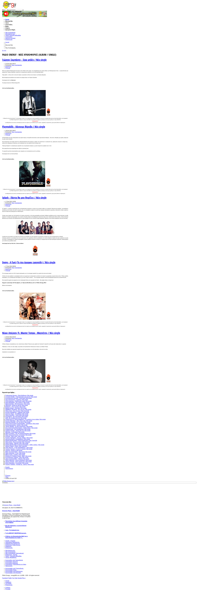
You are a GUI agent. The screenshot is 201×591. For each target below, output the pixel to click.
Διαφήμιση (8, 582)
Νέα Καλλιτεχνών (10, 34)
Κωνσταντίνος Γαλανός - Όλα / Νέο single (16, 457)
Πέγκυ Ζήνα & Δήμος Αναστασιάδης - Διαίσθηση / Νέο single (22, 423)
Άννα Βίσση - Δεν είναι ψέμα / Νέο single (16, 416)
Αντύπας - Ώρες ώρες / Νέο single (14, 436)
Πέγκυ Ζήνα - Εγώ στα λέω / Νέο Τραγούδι (17, 411)
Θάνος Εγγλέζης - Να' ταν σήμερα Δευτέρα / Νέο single (20, 433)
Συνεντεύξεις (8, 36)
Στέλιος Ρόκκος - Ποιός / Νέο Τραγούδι (16, 446)
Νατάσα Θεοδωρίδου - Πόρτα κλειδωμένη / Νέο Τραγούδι (21, 440)
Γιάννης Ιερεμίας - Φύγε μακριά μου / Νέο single (18, 461)
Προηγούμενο (9, 468)
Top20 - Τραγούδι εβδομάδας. (13, 556)
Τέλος (6, 477)
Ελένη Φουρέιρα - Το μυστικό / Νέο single (16, 463)
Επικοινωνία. (9, 547)
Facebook (5, 578)
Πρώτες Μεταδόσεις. (11, 557)
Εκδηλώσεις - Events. (11, 554)
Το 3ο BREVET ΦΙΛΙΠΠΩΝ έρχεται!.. (16, 533)
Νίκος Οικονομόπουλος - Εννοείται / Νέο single (18, 435)
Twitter (10, 578)
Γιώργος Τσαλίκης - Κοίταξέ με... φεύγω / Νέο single (19, 464)
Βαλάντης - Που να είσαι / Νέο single (15, 406)
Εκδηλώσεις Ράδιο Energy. (12, 545)
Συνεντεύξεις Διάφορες (11, 563)
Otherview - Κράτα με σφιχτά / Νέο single (16, 405)
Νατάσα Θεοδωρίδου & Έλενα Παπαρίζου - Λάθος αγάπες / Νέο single (24, 444)
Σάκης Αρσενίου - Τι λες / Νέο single (15, 453)
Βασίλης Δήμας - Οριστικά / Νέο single (16, 408)
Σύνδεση (7, 587)
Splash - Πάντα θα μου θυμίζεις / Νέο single (24, 197)
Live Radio (8, 583)
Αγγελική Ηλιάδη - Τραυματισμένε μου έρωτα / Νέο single (21, 396)
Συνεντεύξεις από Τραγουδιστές (14, 560)
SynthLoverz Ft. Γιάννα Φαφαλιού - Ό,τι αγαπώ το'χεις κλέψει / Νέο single (25, 419)
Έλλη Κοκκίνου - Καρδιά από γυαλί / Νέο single (18, 401)
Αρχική (7, 19)
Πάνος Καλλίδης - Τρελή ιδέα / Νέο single (16, 415)
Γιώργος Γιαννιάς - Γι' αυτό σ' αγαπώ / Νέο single (18, 449)
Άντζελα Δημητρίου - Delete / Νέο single (16, 425)
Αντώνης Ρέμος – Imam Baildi (11, 510)
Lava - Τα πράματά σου (12, 530)
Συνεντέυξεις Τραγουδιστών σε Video (15, 564)
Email (8, 68)
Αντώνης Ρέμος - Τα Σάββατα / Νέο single (16, 413)
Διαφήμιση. (8, 546)
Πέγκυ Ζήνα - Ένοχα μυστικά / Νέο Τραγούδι (17, 442)
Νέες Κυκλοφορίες (10, 32)
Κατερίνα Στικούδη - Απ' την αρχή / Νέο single (17, 422)
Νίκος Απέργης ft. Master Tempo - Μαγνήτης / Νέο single (31, 333)
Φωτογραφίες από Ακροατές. (13, 572)
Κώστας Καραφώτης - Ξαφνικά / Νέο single (17, 412)
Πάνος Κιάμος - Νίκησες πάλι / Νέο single (16, 443)
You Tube (14, 578)
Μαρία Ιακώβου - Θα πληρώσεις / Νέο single (17, 404)
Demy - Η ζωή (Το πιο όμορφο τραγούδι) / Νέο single (28, 262)
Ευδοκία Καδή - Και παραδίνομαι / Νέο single (17, 429)
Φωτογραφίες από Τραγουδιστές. (14, 568)
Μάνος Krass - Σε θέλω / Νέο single (15, 454)
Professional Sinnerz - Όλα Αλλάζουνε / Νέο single (19, 395)
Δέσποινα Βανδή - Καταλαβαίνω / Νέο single (17, 439)
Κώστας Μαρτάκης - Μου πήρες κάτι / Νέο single (18, 420)
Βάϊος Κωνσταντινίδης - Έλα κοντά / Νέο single (18, 451)
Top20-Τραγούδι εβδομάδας (13, 35)
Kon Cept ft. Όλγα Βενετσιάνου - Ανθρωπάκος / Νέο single (21, 428)
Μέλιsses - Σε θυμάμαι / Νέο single (14, 432)
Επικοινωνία (8, 39)
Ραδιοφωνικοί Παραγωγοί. (12, 543)
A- (5, 50)
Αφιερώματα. (8, 565)
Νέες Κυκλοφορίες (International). (14, 553)
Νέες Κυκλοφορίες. (10, 552)
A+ (3, 50)
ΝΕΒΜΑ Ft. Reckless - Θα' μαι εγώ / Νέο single (18, 409)
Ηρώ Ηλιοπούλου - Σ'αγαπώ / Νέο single (16, 399)
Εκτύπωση (8, 66)
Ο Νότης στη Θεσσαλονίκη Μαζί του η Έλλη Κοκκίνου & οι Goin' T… (16, 537)
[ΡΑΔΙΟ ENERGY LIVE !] (8, 481)
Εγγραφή (7, 589)
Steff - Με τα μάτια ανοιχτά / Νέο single (15, 418)
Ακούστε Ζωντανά (10, 38)
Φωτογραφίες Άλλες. (11, 570)
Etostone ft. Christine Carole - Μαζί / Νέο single (18, 456)
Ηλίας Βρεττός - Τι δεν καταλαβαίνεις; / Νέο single (19, 447)
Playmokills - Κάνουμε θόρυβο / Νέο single (23, 126)
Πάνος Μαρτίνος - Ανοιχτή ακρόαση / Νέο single (18, 460)
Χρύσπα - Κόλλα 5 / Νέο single (13, 450)
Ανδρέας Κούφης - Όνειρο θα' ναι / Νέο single (17, 430)
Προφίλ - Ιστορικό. (10, 540)
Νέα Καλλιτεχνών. (10, 550)
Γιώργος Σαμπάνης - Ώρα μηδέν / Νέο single (24, 59)
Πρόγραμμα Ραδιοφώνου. (12, 542)
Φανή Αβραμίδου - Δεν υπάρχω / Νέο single (17, 402)
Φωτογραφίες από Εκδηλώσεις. (14, 571)
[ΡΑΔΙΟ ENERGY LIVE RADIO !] (24, 16)
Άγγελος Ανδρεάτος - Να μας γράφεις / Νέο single (19, 437)
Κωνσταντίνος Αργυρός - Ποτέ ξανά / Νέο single (18, 398)
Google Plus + (22, 578)
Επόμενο (7, 475)
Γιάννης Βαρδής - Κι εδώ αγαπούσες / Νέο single (18, 426)
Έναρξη (7, 467)
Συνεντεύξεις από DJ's (11, 561)
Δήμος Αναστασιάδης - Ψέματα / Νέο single (17, 459)
